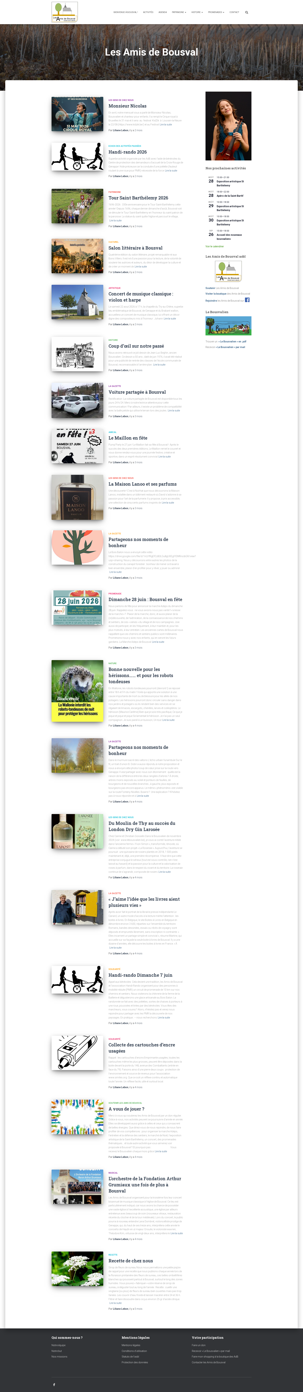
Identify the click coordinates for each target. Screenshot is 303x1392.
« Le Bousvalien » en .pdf (232, 341)
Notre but (57, 1351)
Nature (113, 663)
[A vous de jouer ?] (77, 1117)
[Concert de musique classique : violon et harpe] (77, 302)
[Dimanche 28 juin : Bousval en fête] (77, 607)
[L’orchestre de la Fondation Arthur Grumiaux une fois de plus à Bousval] (77, 1187)
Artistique (115, 288)
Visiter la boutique (216, 293)
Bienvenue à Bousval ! (126, 12)
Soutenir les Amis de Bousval (125, 1103)
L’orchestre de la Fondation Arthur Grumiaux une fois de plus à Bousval (145, 1185)
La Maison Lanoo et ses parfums (143, 484)
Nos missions (59, 1356)
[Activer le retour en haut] (296, 1385)
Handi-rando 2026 (128, 152)
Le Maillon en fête (128, 438)
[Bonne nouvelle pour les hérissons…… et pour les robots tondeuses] (77, 691)
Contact (234, 12)
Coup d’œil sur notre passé (136, 346)
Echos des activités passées (125, 146)
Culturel (114, 242)
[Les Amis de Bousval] (64, 12)
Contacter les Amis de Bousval (208, 1362)
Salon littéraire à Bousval (136, 248)
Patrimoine (178, 12)
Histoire (196, 12)
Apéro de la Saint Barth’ (230, 195)
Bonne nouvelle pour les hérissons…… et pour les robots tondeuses (141, 675)
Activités (148, 12)
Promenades (215, 12)
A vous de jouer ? (126, 1109)
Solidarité (114, 969)
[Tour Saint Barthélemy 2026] (77, 206)
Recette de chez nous (131, 1261)
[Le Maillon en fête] (77, 446)
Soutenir (210, 288)
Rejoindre (211, 300)
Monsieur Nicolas (127, 106)
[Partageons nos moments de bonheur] (77, 547)
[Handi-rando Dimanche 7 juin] (77, 980)
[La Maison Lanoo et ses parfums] (77, 497)
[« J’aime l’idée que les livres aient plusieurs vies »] (77, 907)
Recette (113, 1255)
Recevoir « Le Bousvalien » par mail (211, 1351)
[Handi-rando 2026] (77, 156)
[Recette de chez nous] (77, 1269)
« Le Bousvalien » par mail (230, 347)
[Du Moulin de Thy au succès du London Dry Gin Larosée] (77, 831)
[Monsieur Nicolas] (77, 114)
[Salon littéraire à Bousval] (77, 256)
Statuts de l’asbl (130, 1356)
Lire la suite (166, 124)
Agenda (163, 12)
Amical (112, 432)
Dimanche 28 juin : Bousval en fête (145, 599)
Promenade (115, 593)
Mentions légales (131, 1345)
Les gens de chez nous (121, 100)
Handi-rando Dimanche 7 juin (141, 975)
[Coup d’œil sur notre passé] (77, 354)
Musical (113, 1173)
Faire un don (199, 1345)
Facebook (54, 1385)
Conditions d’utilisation (134, 1351)
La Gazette (115, 386)
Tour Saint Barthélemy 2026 (138, 198)
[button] (185, 12)
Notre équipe (58, 1345)
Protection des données (135, 1362)
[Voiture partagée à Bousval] (77, 400)
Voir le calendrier (215, 246)
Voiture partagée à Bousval (137, 392)
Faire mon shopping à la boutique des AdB (215, 1356)
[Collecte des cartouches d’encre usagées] (77, 1053)
